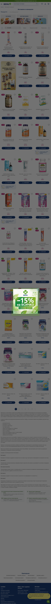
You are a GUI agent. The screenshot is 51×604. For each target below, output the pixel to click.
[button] (25, 301)
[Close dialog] (38, 290)
